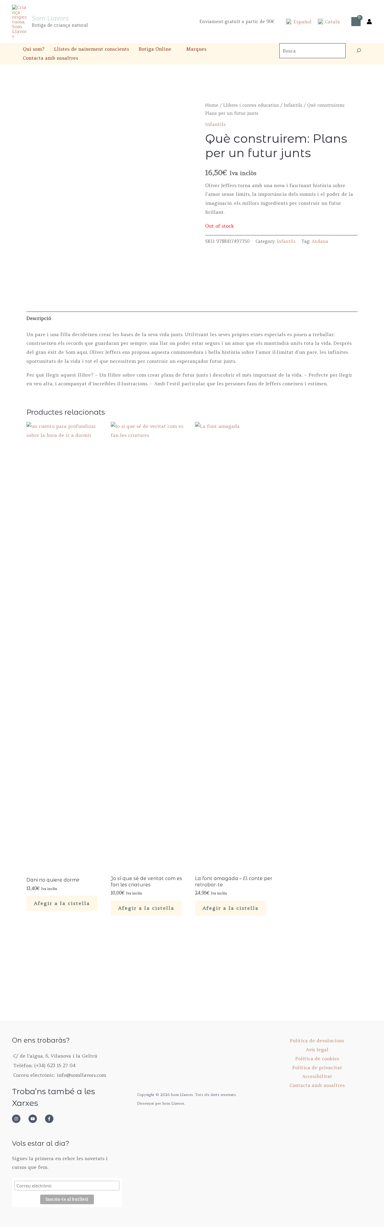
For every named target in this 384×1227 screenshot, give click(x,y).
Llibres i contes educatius (251, 105)
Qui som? (33, 49)
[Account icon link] (369, 21)
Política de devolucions (317, 1040)
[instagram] (19, 1119)
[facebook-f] (51, 1119)
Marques (196, 49)
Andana (320, 241)
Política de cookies (317, 1058)
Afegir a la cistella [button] (62, 903)
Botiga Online (155, 49)
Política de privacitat (317, 1067)
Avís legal (317, 1049)
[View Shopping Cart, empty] (356, 21)
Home (211, 105)
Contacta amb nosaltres (50, 58)
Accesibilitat (317, 1076)
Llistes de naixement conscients (91, 49)
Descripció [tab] (38, 318)
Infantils (293, 105)
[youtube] (36, 1119)
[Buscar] (359, 50)
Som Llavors (50, 18)
